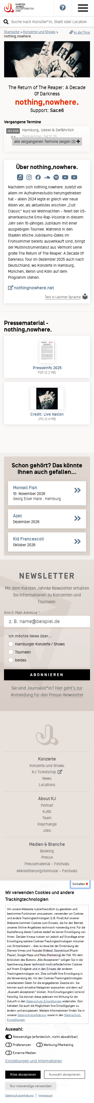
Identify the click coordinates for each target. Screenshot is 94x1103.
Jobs (47, 830)
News (47, 778)
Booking (47, 851)
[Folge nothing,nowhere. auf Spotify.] (56, 177)
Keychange (47, 824)
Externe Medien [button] (24, 1053)
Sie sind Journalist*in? (47, 691)
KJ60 (47, 811)
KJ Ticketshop (44, 772)
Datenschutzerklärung (32, 1015)
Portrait (47, 805)
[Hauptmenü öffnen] (83, 8)
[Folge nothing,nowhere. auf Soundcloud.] (47, 177)
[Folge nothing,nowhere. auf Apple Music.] (20, 177)
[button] (5, 22)
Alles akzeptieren (23, 1074)
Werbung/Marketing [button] (58, 1044)
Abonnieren (47, 675)
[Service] (63, 8)
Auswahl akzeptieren (64, 1074)
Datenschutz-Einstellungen (44, 1001)
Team (47, 818)
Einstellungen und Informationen (33, 1061)
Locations (47, 785)
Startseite (12, 32)
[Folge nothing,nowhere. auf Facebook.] (38, 177)
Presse (47, 857)
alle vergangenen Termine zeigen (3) (45, 141)
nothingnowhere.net (33, 287)
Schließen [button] (79, 884)
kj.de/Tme (81, 32)
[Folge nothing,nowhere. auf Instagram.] (29, 177)
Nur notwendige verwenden (31, 1086)
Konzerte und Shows (39, 32)
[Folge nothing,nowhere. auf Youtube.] (65, 177)
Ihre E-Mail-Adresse (20, 613)
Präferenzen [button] (21, 1044)
